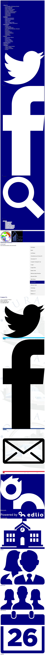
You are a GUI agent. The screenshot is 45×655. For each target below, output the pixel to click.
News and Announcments (10, 225)
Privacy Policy (3, 474)
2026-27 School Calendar (10, 227)
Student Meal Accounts (9, 228)
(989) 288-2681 (6, 301)
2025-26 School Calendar (10, 226)
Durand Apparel (8, 223)
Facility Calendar (8, 224)
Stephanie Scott (3, 242)
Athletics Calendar (8, 222)
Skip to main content (4, 0)
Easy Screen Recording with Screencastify (8, 245)
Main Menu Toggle (4, 3)
